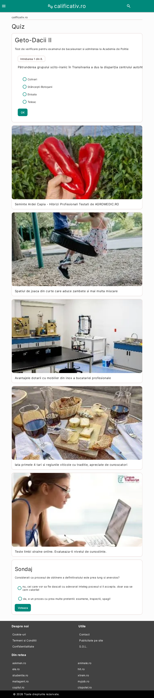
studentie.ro (20, 675)
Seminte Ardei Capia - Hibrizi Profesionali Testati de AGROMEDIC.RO (67, 204)
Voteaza (23, 607)
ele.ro (16, 669)
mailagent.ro (20, 681)
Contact (84, 634)
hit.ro (81, 669)
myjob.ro (83, 681)
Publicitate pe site (91, 640)
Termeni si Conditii (24, 640)
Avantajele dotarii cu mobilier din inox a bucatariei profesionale (63, 378)
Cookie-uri (19, 634)
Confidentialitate (23, 646)
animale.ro (84, 663)
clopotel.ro (85, 687)
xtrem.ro (83, 675)
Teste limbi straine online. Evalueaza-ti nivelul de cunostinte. (60, 551)
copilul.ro (18, 687)
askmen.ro (19, 663)
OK (23, 112)
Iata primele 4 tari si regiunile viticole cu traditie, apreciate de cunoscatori (71, 465)
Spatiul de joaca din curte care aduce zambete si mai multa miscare (66, 291)
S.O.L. (83, 646)
